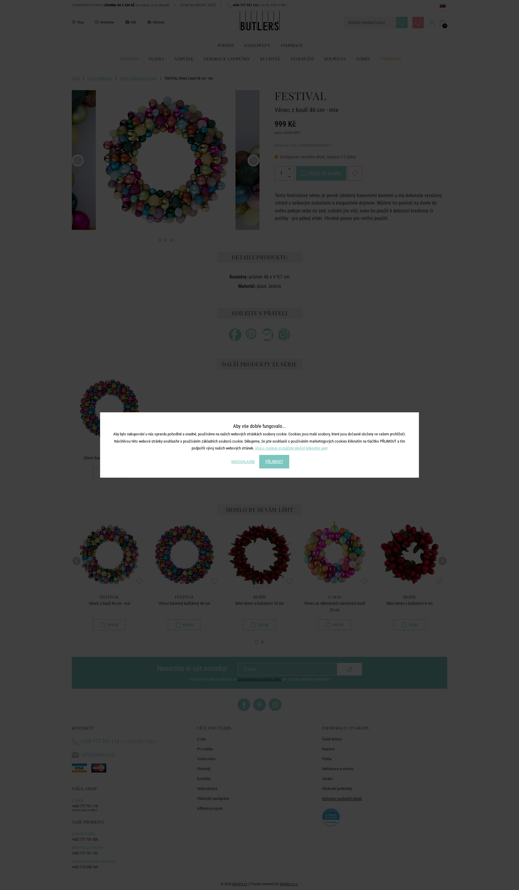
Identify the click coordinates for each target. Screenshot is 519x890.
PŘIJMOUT (274, 461)
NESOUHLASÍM (243, 461)
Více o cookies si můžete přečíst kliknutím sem (291, 448)
